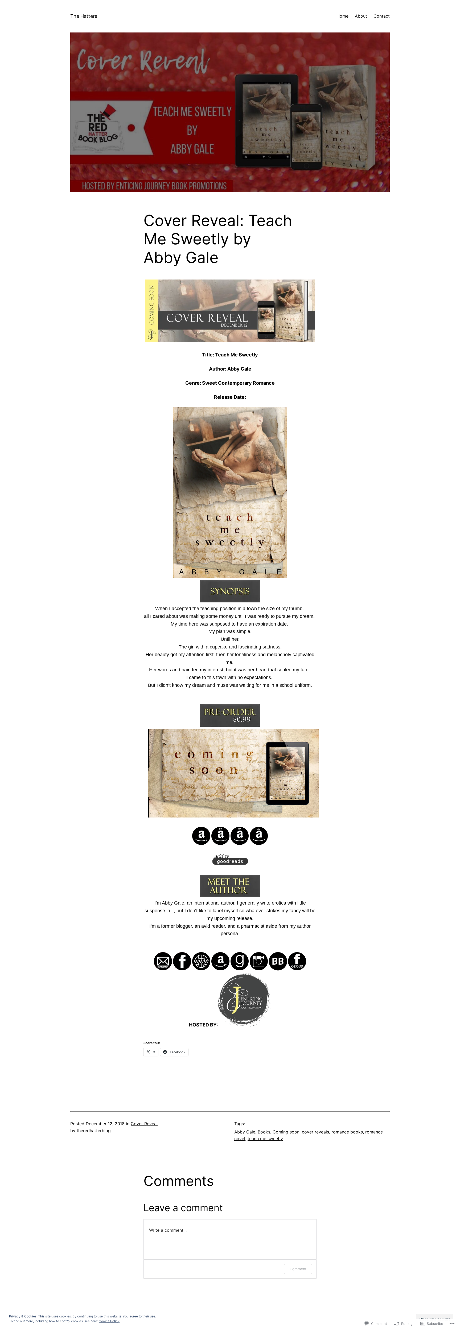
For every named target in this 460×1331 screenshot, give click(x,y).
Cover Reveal (144, 1123)
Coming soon (286, 1132)
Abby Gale (244, 1132)
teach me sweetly (265, 1138)
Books (264, 1132)
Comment (298, 1269)
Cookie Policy (109, 1321)
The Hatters (83, 16)
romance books (347, 1132)
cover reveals (315, 1132)
